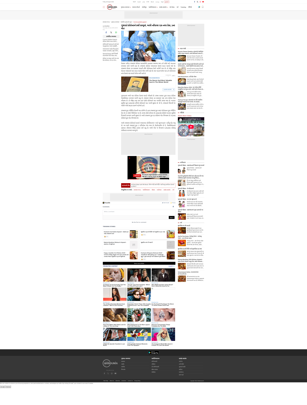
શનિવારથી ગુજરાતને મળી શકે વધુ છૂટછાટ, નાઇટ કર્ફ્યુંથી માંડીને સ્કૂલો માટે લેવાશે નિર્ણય (111, 45)
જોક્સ (153, 190)
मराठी (147, 2)
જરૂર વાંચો (183, 48)
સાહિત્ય (180, 369)
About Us (112, 380)
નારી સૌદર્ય (181, 364)
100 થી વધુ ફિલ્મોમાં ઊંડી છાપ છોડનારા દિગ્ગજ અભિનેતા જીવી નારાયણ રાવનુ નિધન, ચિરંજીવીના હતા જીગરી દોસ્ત (190, 177)
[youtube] (203, 2)
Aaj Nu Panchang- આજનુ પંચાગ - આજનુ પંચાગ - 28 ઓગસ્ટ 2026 (190, 237)
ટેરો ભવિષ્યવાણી (155, 367)
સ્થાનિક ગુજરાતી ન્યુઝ (126, 22)
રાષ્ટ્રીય (122, 364)
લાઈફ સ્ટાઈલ (163, 7)
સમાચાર (123, 361)
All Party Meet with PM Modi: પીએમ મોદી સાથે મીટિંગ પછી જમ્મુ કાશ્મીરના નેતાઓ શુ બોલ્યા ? (152, 185)
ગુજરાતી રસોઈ (182, 367)
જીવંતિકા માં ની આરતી (184, 226)
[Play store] (199, 6)
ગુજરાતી (166, 2)
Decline (8, 387)
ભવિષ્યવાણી (154, 361)
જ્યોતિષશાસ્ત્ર (152, 7)
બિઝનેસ (123, 369)
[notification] (202, 6)
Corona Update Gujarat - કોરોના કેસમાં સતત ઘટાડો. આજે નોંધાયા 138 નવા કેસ (110, 40)
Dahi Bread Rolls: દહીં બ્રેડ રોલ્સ (187, 77)
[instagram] (200, 2)
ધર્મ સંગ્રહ (172, 7)
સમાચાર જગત (106, 22)
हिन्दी (134, 2)
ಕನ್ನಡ (162, 2)
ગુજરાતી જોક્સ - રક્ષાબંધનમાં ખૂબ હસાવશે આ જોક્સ (190, 211)
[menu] (104, 7)
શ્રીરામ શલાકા (155, 369)
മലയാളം (157, 2)
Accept (3, 387)
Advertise (118, 380)
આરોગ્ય (180, 361)
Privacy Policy (137, 380)
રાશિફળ (153, 364)
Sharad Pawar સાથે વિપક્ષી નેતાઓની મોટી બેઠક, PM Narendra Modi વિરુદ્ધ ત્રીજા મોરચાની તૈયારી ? (111, 54)
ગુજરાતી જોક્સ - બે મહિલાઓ (186, 188)
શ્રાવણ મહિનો (136, 7)
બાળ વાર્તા (181, 375)
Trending (183, 7)
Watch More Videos (184, 115)
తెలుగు (152, 2)
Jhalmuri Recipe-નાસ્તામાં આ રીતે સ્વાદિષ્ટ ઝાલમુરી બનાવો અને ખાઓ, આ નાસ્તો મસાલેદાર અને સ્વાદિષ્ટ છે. (190, 101)
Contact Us (130, 380)
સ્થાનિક (123, 367)
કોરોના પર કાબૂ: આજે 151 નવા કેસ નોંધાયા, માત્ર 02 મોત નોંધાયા (111, 59)
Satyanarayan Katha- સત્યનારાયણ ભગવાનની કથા (188, 273)
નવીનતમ (183, 162)
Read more (137, 175)
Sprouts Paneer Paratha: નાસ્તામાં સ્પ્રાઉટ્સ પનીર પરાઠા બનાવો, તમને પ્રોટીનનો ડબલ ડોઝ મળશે (190, 52)
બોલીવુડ (144, 7)
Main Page (105, 380)
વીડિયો (190, 7)
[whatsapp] (116, 32)
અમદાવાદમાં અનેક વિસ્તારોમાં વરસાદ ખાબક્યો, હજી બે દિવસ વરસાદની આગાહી (111, 50)
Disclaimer (124, 380)
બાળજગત (181, 372)
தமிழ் (143, 2)
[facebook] (194, 2)
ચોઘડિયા (153, 372)
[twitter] (197, 2)
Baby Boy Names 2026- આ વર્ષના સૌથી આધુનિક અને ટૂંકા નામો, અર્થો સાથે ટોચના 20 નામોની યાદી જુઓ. (190, 88)
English (139, 2)
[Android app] (153, 352)
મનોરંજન (159, 190)
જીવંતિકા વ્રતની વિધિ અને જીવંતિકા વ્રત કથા (190, 249)
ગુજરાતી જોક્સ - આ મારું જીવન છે (187, 199)
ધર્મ (177, 7)
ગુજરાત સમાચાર (125, 7)
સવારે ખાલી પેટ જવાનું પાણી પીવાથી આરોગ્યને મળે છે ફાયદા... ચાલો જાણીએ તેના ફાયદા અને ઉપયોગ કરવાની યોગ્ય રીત (191, 65)
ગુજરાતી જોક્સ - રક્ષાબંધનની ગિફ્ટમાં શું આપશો (191, 165)
